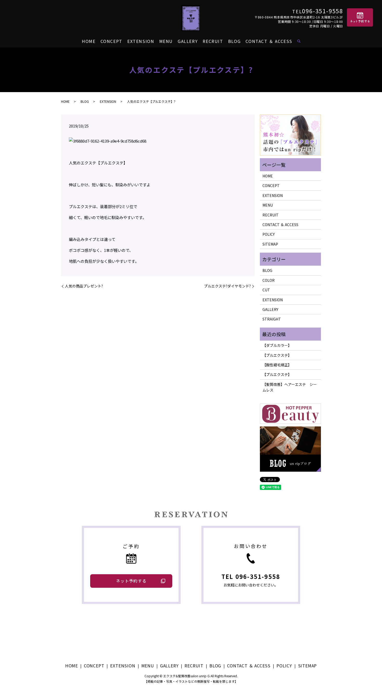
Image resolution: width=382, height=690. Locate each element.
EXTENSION (140, 41)
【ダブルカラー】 (277, 345)
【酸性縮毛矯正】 (277, 364)
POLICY (268, 234)
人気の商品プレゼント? (84, 286)
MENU (166, 41)
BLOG (234, 41)
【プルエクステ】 (277, 355)
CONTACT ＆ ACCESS (269, 41)
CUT (266, 289)
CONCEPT (111, 41)
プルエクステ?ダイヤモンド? (227, 286)
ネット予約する (131, 581)
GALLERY (188, 41)
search (299, 41)
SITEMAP (270, 244)
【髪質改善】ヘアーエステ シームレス (289, 387)
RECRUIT (213, 41)
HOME (88, 41)
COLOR (268, 280)
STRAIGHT (271, 319)
